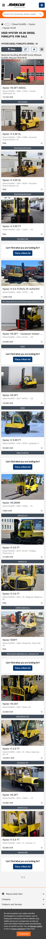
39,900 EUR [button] (8, 448)
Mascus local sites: (14, 894)
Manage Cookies (36, 926)
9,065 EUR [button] (7, 511)
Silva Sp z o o (22, 515)
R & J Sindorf (22, 101)
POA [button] (4, 143)
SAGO (22, 346)
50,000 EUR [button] (8, 848)
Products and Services (12, 904)
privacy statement (18, 929)
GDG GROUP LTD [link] (22, 716)
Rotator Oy (22, 561)
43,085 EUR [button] (8, 803)
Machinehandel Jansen (22, 148)
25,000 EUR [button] (8, 712)
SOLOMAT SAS (22, 239)
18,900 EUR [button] (8, 403)
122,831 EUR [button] (8, 758)
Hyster (32, 24)
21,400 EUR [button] (8, 557)
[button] (11, 49)
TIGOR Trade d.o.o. (23, 607)
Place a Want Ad (22, 253)
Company (6, 899)
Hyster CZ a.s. (23, 807)
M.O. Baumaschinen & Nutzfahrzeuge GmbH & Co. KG (22, 301)
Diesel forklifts (19, 24)
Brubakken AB (22, 762)
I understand (24, 934)
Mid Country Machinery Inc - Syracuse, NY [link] (22, 654)
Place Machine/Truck (42, 5)
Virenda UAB (22, 852)
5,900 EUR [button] (7, 297)
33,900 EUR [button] (8, 342)
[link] (22, 72)
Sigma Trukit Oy (23, 452)
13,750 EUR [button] (8, 97)
